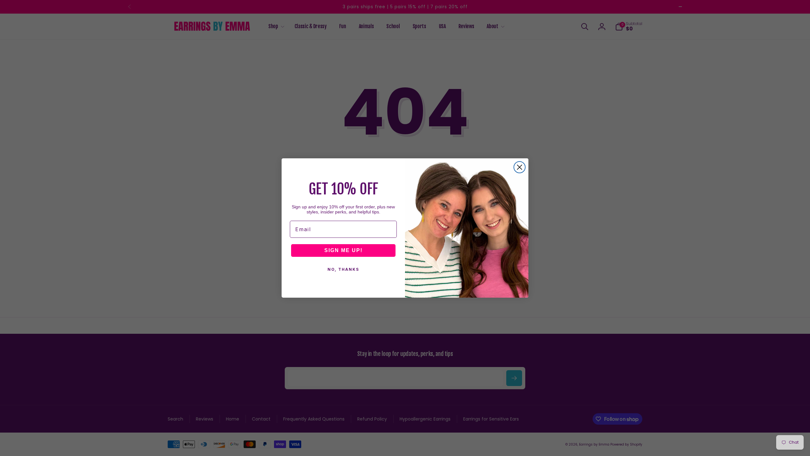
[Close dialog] (519, 167)
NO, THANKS (343, 269)
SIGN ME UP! (343, 250)
